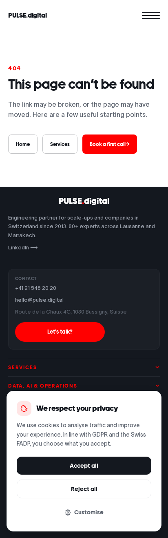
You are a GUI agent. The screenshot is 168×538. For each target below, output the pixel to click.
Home (23, 144)
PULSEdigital (84, 201)
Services (60, 144)
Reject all (84, 489)
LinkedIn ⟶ (23, 247)
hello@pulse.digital (39, 300)
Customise (89, 512)
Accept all (84, 465)
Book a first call (110, 144)
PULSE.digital (27, 15)
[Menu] (151, 16)
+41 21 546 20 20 (35, 288)
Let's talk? (60, 332)
